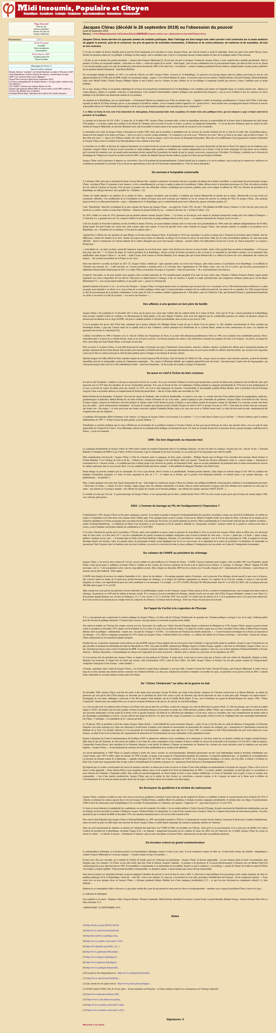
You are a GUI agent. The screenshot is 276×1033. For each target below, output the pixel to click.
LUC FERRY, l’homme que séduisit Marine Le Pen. (30, 86)
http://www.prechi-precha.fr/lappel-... (135, 983)
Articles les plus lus (41, 31)
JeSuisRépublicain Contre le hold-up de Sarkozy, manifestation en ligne (39, 74)
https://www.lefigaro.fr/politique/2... (102, 956)
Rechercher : (14, 39)
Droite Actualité (41, 59)
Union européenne (41, 48)
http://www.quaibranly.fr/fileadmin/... (103, 951)
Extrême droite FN (41, 57)
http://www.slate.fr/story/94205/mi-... (104, 978)
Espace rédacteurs (41, 34)
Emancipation (41, 51)
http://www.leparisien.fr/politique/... (102, 962)
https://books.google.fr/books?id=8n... (103, 924)
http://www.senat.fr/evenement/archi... (103, 930)
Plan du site (41, 27)
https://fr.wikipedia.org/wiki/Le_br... (102, 946)
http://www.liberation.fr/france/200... (103, 994)
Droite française (41, 43)
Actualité (41, 46)
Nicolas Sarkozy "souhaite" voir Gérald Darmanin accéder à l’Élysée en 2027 (41, 72)
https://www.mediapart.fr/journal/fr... (102, 967)
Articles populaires (41, 29)
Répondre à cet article (93, 1025)
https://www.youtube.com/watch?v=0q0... (106, 1004)
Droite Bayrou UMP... (41, 54)
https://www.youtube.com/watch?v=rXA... (106, 1009)
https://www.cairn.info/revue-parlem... (104, 999)
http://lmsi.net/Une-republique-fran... (102, 935)
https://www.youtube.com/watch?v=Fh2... (105, 940)
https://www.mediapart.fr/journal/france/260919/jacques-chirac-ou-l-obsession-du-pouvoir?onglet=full (149, 33)
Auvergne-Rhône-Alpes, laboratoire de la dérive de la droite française (37, 93)
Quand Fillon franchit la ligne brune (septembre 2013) (31, 79)
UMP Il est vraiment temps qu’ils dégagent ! (27, 77)
